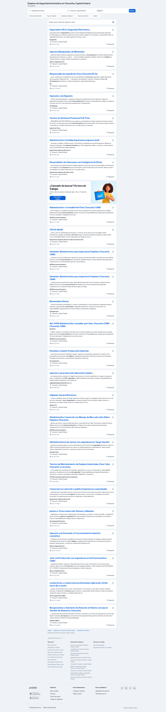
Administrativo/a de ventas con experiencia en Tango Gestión (79, 442)
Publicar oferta (77, 694)
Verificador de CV (101, 694)
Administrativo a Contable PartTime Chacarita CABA (75, 207)
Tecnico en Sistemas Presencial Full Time (70, 118)
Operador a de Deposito (61, 96)
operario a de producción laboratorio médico (71, 373)
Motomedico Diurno (59, 301)
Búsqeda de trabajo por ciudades (102, 647)
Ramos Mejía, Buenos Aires (55, 667)
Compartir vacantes (79, 691)
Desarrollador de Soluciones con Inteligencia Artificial (76, 162)
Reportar (111, 44)
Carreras (52, 694)
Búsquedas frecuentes (54, 638)
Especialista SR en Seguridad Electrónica (70, 29)
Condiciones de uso (35, 707)
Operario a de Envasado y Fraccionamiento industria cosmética (75, 534)
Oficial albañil (56, 229)
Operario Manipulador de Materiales (67, 51)
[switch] (113, 22)
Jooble (135, 708)
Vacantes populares (98, 645)
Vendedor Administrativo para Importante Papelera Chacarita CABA (79, 253)
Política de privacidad (49, 707)
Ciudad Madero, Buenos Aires (56, 664)
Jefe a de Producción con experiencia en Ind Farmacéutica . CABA (78, 559)
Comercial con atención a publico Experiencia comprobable (78, 489)
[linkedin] (134, 688)
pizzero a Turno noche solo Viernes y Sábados (72, 511)
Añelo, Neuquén (52, 659)
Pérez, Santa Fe (52, 645)
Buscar (132, 11)
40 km (99, 11)
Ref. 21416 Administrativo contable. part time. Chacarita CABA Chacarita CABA (79, 324)
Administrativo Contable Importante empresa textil (74, 140)
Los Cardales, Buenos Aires (55, 657)
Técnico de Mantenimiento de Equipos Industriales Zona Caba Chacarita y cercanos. (80, 465)
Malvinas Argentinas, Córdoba (56, 654)
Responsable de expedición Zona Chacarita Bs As (74, 74)
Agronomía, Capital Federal (55, 652)
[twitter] (130, 688)
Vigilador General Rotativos (63, 395)
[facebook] (122, 688)
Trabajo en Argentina (56, 699)
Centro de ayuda (55, 696)
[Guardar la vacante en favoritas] (113, 30)
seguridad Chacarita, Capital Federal (80, 657)
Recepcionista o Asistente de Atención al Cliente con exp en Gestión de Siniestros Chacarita (79, 609)
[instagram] (126, 688)
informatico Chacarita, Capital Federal (80, 670)
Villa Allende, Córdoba (53, 647)
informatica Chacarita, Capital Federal (80, 664)
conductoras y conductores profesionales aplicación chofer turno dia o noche (79, 584)
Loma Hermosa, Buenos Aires (55, 650)
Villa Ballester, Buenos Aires (55, 662)
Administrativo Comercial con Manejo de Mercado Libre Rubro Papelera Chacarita (80, 418)
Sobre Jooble (54, 691)
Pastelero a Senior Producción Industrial (69, 351)
